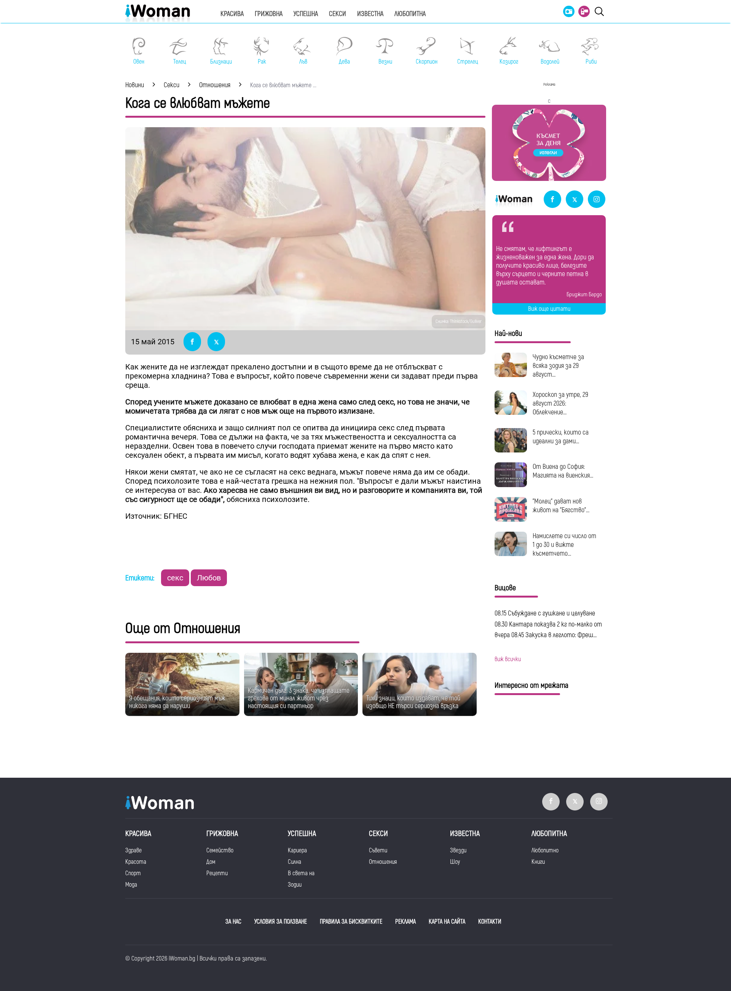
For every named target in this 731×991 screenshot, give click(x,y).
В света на (301, 873)
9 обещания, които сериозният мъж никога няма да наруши (177, 702)
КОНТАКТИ (489, 921)
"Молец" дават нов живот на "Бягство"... (561, 506)
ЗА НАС (233, 921)
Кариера (297, 850)
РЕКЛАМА (405, 921)
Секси (337, 14)
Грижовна (269, 14)
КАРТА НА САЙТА (447, 921)
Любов (209, 577)
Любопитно (545, 850)
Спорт (133, 873)
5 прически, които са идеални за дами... (561, 437)
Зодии (295, 885)
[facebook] (552, 199)
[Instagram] (597, 199)
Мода (131, 885)
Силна (294, 862)
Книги (538, 862)
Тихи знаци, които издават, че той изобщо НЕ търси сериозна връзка (413, 702)
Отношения (383, 862)
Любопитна (410, 14)
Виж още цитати (549, 309)
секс (175, 577)
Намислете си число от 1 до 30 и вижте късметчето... (564, 545)
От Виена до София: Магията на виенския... (563, 471)
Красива (232, 14)
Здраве (133, 850)
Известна (370, 14)
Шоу (455, 862)
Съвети (378, 850)
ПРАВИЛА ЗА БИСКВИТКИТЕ (351, 921)
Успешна (306, 14)
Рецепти (217, 873)
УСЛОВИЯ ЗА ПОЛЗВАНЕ (280, 921)
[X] (574, 199)
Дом (210, 862)
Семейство (219, 850)
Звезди (458, 850)
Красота (135, 862)
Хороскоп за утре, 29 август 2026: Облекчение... (560, 403)
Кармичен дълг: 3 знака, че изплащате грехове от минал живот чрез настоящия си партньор (299, 698)
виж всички (508, 659)
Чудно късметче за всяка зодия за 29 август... (558, 366)
